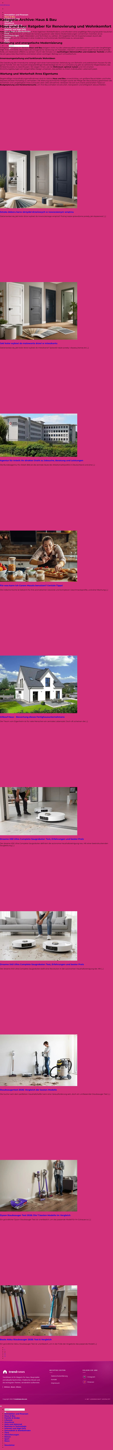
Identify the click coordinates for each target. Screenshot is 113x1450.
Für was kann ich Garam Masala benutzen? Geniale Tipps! (31, 585)
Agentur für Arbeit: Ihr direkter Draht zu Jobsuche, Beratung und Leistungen (41, 460)
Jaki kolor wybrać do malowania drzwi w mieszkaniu (28, 343)
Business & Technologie (15, 1426)
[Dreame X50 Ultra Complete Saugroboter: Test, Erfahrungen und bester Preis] (38, 835)
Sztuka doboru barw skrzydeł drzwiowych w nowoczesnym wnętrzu (37, 212)
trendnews (5, 5)
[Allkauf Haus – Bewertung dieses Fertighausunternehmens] (38, 713)
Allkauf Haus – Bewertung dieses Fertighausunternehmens (32, 717)
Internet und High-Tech (15, 29)
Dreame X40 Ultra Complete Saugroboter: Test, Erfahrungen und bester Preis (42, 964)
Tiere (6, 1433)
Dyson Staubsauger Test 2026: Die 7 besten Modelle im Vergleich (35, 1215)
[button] (9, 1445)
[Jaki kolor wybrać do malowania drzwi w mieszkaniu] (38, 339)
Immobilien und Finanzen (16, 15)
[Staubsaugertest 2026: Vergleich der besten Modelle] (38, 1085)
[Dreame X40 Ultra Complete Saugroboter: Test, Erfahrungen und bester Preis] (38, 960)
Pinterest (89, 1382)
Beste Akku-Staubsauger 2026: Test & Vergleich (26, 1339)
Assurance (9, 23)
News (7, 1441)
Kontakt (54, 1379)
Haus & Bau (9, 17)
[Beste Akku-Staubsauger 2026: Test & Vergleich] (38, 1335)
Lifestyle (8, 1420)
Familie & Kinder (12, 1418)
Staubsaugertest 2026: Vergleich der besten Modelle (28, 1090)
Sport (6, 40)
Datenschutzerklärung (59, 1376)
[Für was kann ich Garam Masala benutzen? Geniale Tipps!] (38, 581)
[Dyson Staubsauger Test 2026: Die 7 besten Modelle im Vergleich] (38, 1211)
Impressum (55, 1383)
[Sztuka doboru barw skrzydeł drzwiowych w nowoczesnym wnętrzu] (38, 208)
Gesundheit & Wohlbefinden (17, 1430)
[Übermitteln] (5, 1412)
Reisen (7, 1437)
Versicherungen (11, 1435)
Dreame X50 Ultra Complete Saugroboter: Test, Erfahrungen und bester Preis (42, 839)
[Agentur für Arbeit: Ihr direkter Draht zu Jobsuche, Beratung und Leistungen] (38, 456)
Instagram (89, 1377)
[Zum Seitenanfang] (1, 1406)
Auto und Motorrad (13, 1424)
